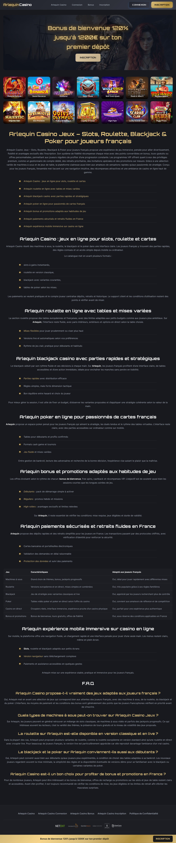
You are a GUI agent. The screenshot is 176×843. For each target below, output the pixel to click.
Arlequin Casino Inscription (112, 813)
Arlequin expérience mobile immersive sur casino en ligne (53, 226)
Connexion (77, 5)
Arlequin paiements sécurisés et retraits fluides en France (53, 218)
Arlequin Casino (58, 5)
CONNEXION (139, 5)
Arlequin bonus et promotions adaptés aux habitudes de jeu (55, 211)
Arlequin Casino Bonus (82, 813)
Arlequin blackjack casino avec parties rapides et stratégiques (56, 196)
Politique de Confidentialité (144, 813)
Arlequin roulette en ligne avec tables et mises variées (52, 188)
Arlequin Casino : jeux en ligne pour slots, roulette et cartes (55, 181)
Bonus (91, 5)
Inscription (104, 5)
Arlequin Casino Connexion (52, 813)
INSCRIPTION (162, 5)
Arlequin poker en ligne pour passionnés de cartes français (54, 203)
